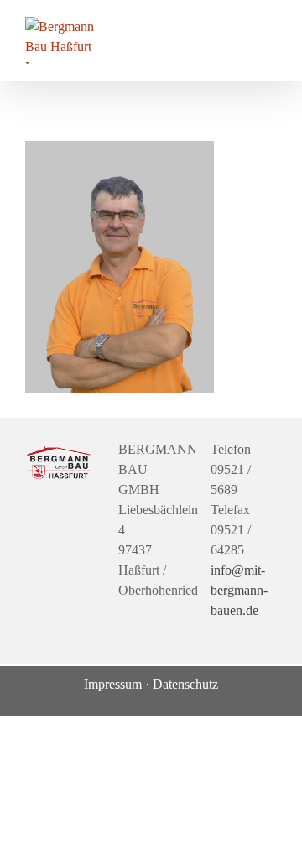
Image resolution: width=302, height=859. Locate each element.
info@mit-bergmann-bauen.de (239, 590)
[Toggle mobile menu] (270, 25)
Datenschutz (185, 684)
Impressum (113, 684)
